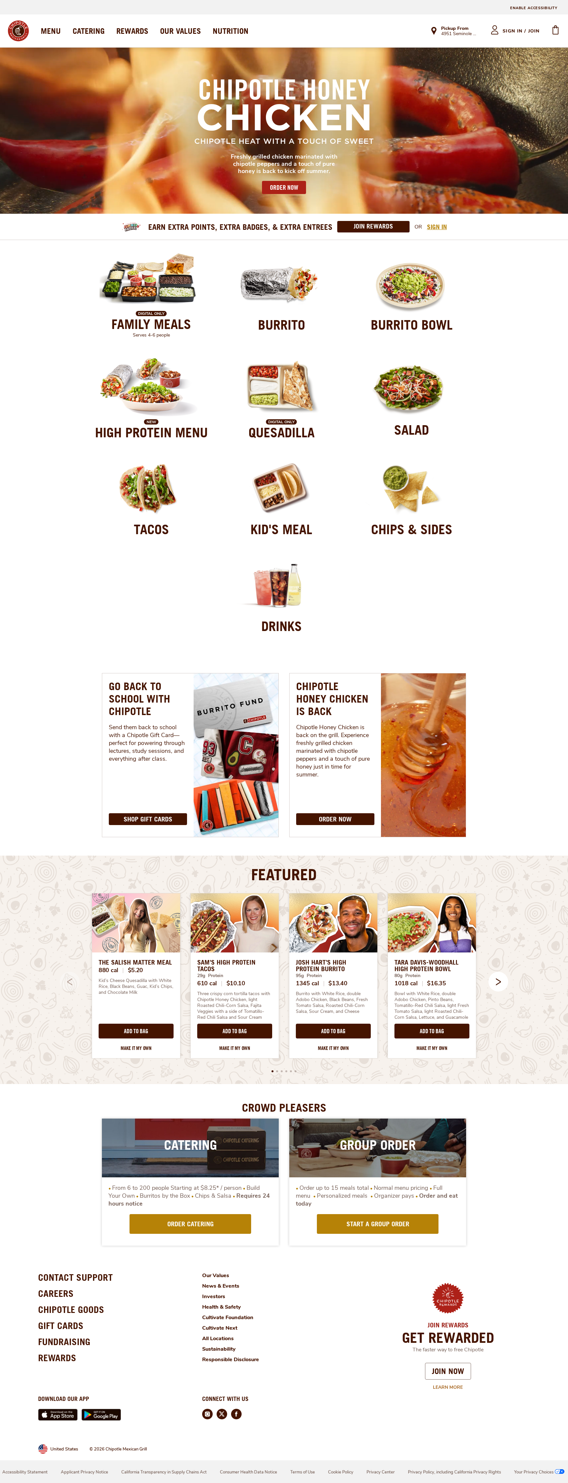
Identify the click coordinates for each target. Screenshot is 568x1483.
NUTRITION (230, 30)
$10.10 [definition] (235, 983)
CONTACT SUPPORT (75, 1277)
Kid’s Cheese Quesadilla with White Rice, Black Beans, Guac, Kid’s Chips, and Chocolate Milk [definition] (136, 986)
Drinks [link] (281, 626)
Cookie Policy (340, 1472)
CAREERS (56, 1293)
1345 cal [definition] (307, 983)
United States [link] (64, 1449)
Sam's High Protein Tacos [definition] (226, 965)
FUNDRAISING (64, 1341)
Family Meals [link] (151, 324)
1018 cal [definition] (406, 983)
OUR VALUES (180, 30)
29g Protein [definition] (210, 975)
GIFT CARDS (60, 1325)
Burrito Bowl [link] (412, 325)
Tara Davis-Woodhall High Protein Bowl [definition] (426, 965)
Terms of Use (302, 1472)
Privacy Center (381, 1472)
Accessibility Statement (25, 1472)
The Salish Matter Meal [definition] (135, 962)
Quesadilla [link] (281, 432)
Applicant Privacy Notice (84, 1472)
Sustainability (219, 1349)
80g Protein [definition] (407, 975)
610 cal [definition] (207, 983)
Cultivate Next (219, 1328)
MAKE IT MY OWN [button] (136, 1048)
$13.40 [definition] (337, 983)
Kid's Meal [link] (281, 529)
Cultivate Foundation (227, 1317)
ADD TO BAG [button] (136, 1031)
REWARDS (132, 30)
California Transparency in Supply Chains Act (164, 1472)
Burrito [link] (281, 325)
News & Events (220, 1286)
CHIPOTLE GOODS (71, 1309)
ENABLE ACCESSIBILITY (533, 8)
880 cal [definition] (108, 970)
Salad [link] (411, 430)
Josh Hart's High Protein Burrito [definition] (321, 965)
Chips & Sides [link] (411, 529)
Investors (213, 1296)
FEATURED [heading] (284, 874)
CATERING (89, 30)
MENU (51, 30)
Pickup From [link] (454, 28)
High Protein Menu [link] (151, 432)
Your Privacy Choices (534, 1472)
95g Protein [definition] (309, 975)
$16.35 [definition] (436, 983)
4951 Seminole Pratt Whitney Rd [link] (460, 34)
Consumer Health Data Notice (248, 1472)
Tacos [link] (151, 529)
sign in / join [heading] (521, 31)
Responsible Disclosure (230, 1359)
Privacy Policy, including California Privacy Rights (454, 1472)
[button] (498, 982)
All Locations (218, 1338)
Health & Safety (221, 1307)
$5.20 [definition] (135, 970)
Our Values (215, 1275)
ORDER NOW (284, 187)
